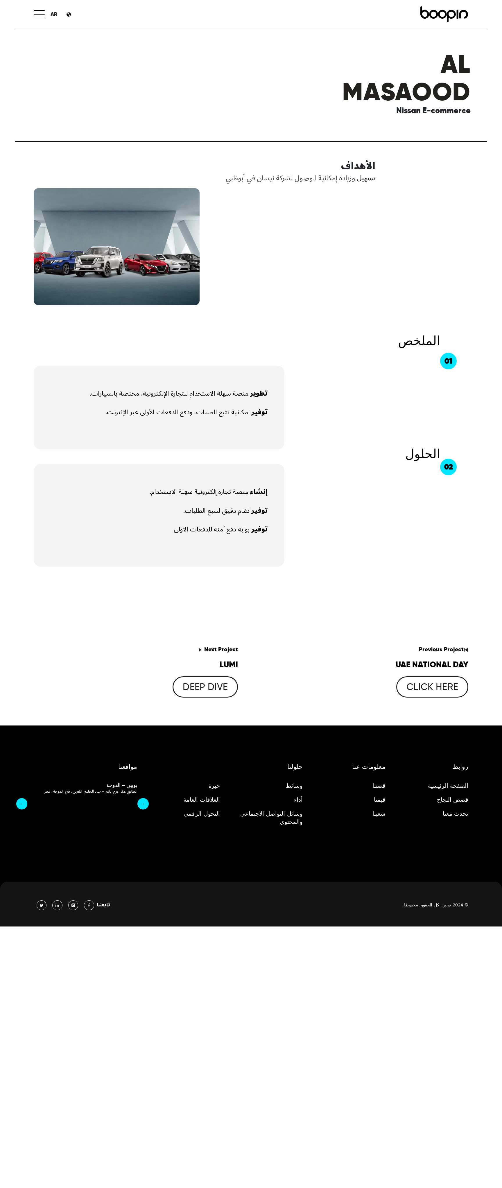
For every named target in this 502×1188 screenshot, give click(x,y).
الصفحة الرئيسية (448, 785)
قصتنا (379, 785)
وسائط (294, 785)
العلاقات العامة (201, 799)
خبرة (214, 785)
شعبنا (379, 813)
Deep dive (205, 687)
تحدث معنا (456, 813)
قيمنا (380, 799)
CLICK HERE (432, 687)
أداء (298, 799)
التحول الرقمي (202, 813)
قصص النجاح (453, 799)
